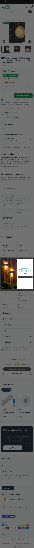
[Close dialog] (32, 260)
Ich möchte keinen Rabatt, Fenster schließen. (25, 279)
